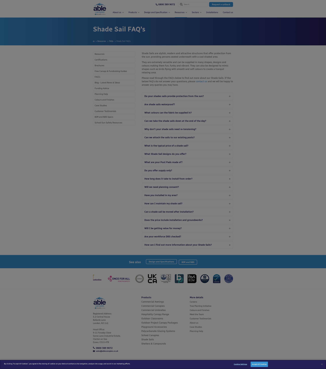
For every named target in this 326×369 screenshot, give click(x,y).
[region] (163, 364)
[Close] (322, 364)
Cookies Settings (240, 364)
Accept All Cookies (259, 364)
